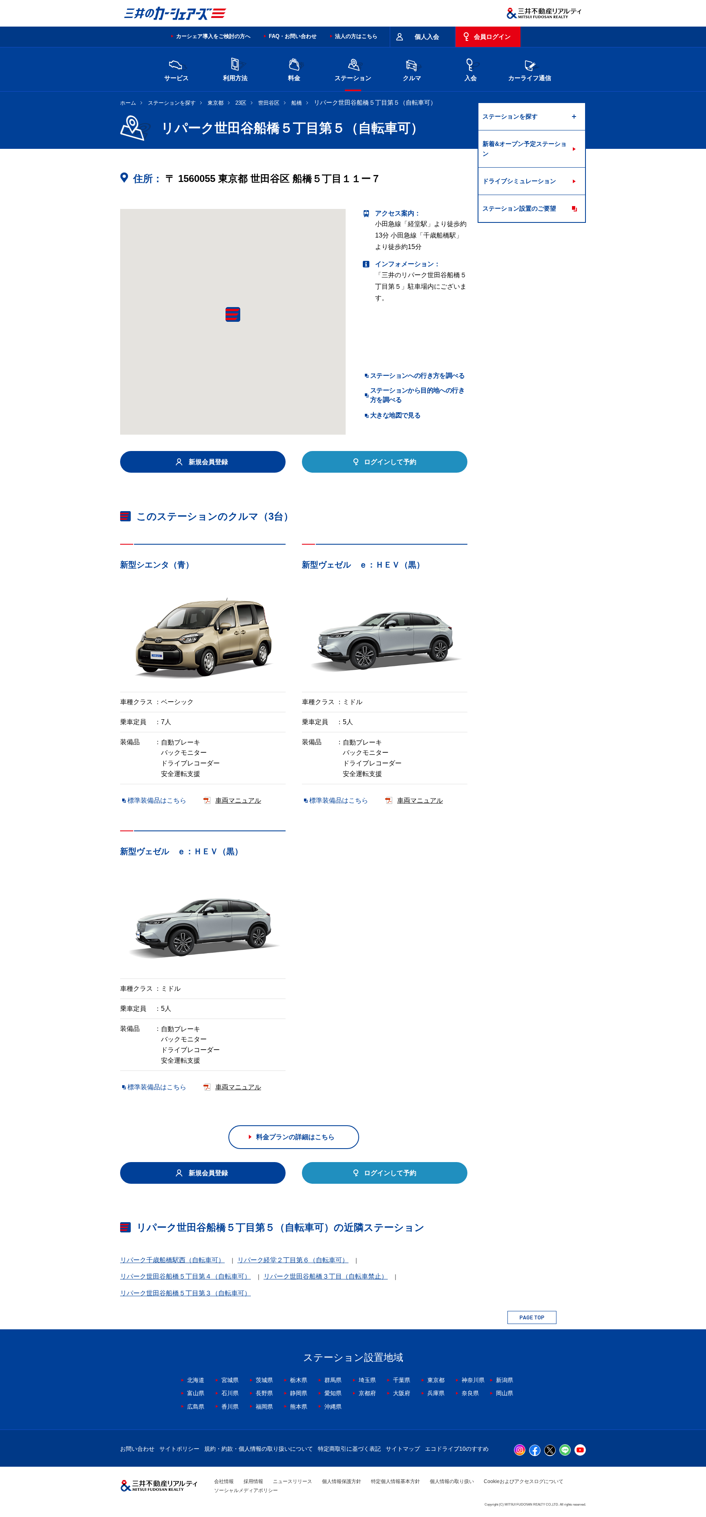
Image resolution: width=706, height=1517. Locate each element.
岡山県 (504, 1393)
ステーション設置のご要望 (519, 208)
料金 (294, 77)
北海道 (195, 1380)
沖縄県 (333, 1406)
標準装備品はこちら (156, 800)
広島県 (195, 1406)
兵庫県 (436, 1393)
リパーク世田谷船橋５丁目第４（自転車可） (185, 1276)
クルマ (412, 77)
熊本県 (298, 1406)
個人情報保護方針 (341, 1481)
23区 (240, 103)
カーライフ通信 (529, 77)
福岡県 (264, 1406)
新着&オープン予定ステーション (525, 148)
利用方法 (235, 77)
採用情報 (253, 1481)
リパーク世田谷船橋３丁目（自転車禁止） (326, 1276)
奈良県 (470, 1393)
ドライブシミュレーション (519, 180)
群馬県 (333, 1380)
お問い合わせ (137, 1448)
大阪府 (401, 1393)
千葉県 (401, 1380)
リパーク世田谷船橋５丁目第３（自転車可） (185, 1293)
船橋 (296, 103)
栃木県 (298, 1380)
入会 (471, 77)
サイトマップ (403, 1448)
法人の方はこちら (356, 36)
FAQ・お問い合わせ (293, 36)
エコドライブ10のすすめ (457, 1448)
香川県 (230, 1406)
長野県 (264, 1393)
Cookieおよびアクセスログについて (523, 1481)
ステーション (353, 77)
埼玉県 (367, 1380)
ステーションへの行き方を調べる (417, 375)
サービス (176, 77)
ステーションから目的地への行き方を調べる (417, 395)
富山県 (195, 1393)
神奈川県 (473, 1380)
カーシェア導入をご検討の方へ (213, 36)
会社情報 (224, 1481)
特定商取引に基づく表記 (349, 1448)
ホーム (128, 103)
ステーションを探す (172, 103)
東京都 (215, 103)
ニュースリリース (292, 1481)
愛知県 (333, 1393)
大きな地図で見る (395, 415)
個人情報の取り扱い (452, 1481)
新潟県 (504, 1380)
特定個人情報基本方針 (395, 1481)
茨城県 (264, 1380)
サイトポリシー (179, 1448)
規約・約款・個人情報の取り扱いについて (258, 1448)
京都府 (367, 1393)
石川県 (230, 1393)
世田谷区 (268, 103)
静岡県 (298, 1393)
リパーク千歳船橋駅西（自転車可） (172, 1260)
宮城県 (230, 1380)
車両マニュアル (238, 800)
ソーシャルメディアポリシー (246, 1490)
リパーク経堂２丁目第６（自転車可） (293, 1260)
